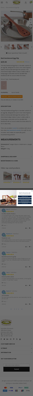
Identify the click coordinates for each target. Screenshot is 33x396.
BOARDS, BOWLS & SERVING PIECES (24, 198)
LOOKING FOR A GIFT (24, 196)
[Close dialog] (32, 190)
